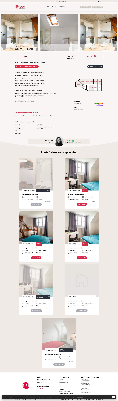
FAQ (60, 384)
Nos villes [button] (32, 7)
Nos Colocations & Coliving (43, 379)
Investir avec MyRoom (64, 391)
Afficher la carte (96, 66)
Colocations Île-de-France (86, 392)
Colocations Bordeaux (85, 383)
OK (113, 397)
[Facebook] (98, 1)
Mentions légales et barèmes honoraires (72, 399)
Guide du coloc (63, 381)
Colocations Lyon (84, 387)
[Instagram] (100, 1)
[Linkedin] (102, 1)
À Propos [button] (41, 7)
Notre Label (40, 382)
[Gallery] (59, 32)
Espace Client (97, 7)
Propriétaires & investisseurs (56, 6)
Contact (61, 386)
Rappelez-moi (85, 7)
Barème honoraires (63, 382)
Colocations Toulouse (85, 391)
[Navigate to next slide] (116, 33)
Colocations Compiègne (85, 384)
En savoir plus (80, 397)
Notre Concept (40, 381)
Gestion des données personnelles (93, 399)
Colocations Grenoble (85, 385)
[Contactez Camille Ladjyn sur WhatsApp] (73, 141)
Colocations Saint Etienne (85, 389)
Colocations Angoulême (85, 380)
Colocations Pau (84, 388)
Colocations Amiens (84, 379)
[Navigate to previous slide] (2, 33)
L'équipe (61, 379)
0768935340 (68, 140)
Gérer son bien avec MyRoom (66, 393)
